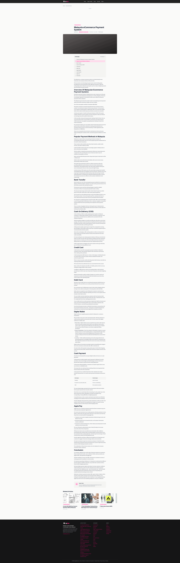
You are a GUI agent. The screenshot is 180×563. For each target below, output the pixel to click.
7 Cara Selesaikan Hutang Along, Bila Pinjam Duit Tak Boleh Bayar (89, 507)
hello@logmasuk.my (66, 533)
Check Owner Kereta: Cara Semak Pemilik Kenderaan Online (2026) (84, 542)
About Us (107, 526)
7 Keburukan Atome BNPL (106, 506)
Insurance (95, 533)
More (103, 1)
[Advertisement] (90, 16)
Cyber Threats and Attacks (97, 529)
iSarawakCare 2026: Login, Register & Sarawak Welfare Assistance (85, 551)
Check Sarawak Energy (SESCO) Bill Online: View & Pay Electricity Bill (85, 546)
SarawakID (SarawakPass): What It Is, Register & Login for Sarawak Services (85, 555)
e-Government (95, 530)
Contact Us (108, 527)
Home (85, 1)
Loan (94, 536)
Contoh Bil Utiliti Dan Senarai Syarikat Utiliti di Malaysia (70, 507)
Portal (94, 539)
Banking (94, 527)
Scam (95, 1)
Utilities (94, 546)
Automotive (95, 526)
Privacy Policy (108, 532)
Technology (95, 543)
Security (98, 1)
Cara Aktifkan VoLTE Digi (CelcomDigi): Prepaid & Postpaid (84, 538)
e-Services (95, 532)
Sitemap (107, 533)
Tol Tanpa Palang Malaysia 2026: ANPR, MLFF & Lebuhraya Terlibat (85, 526)
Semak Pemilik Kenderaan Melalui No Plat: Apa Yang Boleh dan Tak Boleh (85, 533)
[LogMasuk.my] (66, 1)
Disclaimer (108, 529)
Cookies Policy (108, 530)
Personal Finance (69, 5)
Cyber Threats (89, 1)
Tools (94, 545)
